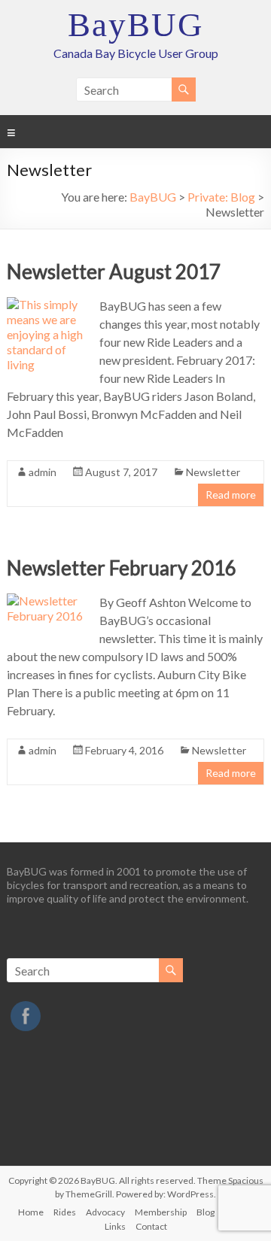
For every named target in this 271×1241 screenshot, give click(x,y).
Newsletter (213, 472)
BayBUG (136, 25)
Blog (205, 1212)
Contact (151, 1226)
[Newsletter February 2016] (48, 600)
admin (42, 472)
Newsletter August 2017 (114, 271)
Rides (64, 1212)
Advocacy (105, 1212)
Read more (231, 494)
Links (115, 1226)
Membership (161, 1212)
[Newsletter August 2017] (48, 304)
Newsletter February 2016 (121, 568)
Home (31, 1212)
